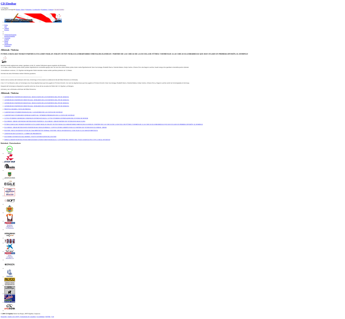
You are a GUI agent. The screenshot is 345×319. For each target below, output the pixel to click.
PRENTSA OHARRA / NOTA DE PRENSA (17, 109)
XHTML (47, 316)
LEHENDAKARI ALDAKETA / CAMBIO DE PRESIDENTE (23, 133)
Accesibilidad (41, 316)
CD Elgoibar (8, 3)
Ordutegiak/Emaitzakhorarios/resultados (10, 35)
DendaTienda (6, 42)
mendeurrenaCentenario (8, 45)
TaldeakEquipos (6, 29)
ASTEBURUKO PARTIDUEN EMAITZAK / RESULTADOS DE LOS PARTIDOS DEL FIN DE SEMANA (36, 97)
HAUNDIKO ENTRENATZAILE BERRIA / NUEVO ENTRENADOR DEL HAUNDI (30, 136)
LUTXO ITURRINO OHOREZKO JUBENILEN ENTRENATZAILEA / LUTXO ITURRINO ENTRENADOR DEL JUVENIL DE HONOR (46, 118)
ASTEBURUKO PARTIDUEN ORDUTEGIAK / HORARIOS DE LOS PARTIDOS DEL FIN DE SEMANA (36, 100)
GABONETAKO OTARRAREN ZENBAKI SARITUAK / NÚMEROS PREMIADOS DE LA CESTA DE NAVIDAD (39, 115)
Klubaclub (6, 25)
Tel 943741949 (59, 9)
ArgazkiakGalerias (7, 38)
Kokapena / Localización (33, 9)
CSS (52, 316)
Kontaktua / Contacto (47, 9)
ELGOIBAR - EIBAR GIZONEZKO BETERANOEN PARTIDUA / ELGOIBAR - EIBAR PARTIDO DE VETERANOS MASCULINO (44, 121)
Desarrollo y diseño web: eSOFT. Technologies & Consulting (18, 316)
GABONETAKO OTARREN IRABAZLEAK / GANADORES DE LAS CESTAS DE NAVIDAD (33, 112)
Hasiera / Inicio (20, 9)
